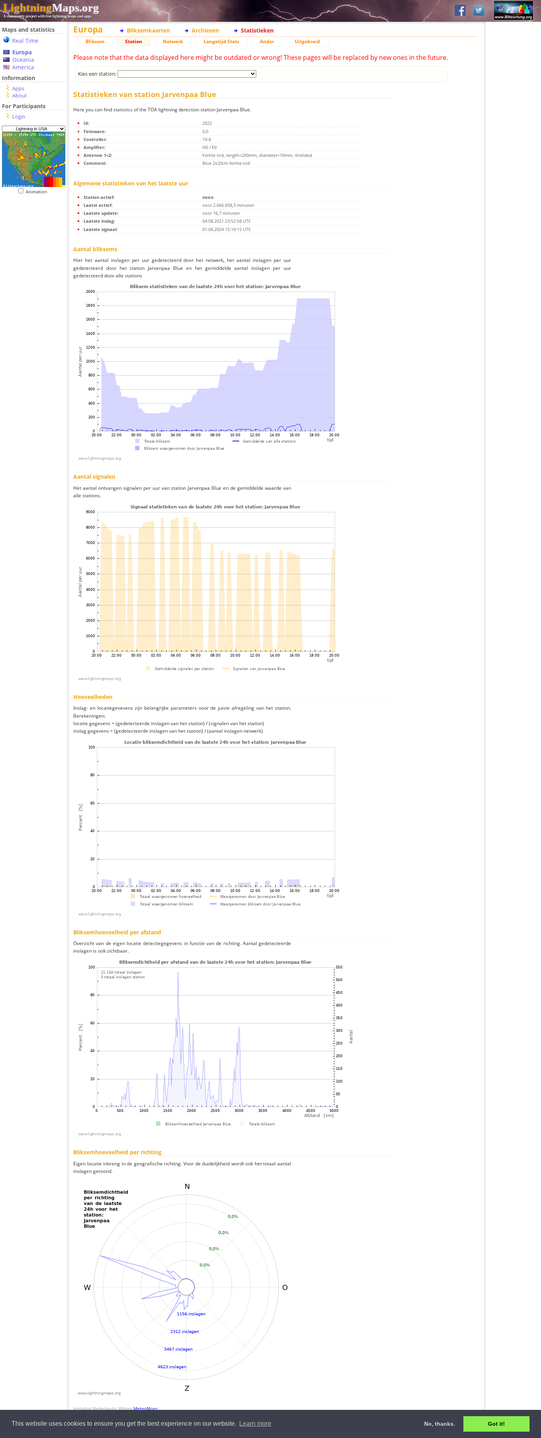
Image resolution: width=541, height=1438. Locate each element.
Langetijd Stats (221, 41)
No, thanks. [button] (439, 1424)
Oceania (23, 59)
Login (18, 116)
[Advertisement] (30, 243)
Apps (18, 88)
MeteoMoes (145, 1408)
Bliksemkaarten (148, 30)
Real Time (25, 40)
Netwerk (173, 41)
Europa (22, 52)
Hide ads (513, 273)
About (19, 95)
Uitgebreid (307, 41)
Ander (267, 41)
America (23, 67)
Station (133, 41)
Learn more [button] (255, 1423)
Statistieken (257, 30)
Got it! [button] (496, 1424)
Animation (38, 192)
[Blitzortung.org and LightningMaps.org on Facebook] (460, 11)
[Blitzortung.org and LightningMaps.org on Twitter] (479, 11)
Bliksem (95, 41)
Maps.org (51, 7)
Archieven (205, 30)
